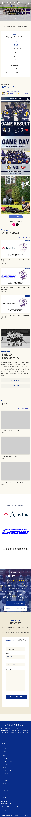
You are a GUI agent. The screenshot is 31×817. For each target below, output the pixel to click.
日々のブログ (7, 764)
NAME (7, 654)
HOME (5, 748)
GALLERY (5, 787)
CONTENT (9, 669)
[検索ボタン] (28, 3)
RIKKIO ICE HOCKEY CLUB (15, 3)
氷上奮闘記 (6, 758)
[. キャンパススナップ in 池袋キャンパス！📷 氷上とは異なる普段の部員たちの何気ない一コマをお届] (15, 195)
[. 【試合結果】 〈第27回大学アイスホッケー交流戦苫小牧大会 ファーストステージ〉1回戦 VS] (15, 116)
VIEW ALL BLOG (23, 408)
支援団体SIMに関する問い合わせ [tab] (21, 640)
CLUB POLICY (7, 773)
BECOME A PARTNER (15, 608)
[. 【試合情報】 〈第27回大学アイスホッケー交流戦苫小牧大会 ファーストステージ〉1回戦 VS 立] (15, 155)
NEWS (4, 751)
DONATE (5, 790)
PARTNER (5, 780)
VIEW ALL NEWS (23, 237)
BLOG (4, 755)
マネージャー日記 (8, 761)
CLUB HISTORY (7, 770)
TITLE (7, 646)
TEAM (4, 777)
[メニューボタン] (2, 3)
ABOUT (5, 767)
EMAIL (7, 661)
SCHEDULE (6, 783)
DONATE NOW (15, 603)
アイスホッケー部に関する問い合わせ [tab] (9, 640)
